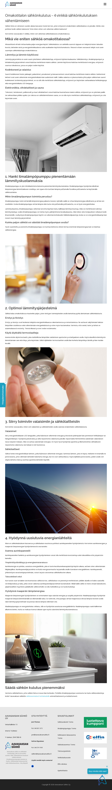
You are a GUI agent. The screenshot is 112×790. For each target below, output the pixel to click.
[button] (3, 395)
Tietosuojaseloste (64, 751)
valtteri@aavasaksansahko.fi (41, 754)
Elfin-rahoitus (62, 764)
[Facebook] (32, 766)
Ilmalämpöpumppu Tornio (67, 728)
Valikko (105, 4)
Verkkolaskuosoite (64, 758)
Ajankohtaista (62, 770)
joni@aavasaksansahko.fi (40, 735)
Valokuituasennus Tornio (66, 745)
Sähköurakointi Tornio (65, 722)
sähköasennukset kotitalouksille (38, 696)
